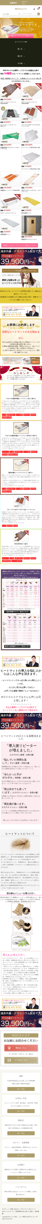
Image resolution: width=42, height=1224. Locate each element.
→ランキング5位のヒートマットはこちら (13, 555)
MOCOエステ (21, 9)
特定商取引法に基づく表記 (24, 1211)
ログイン (5, 1209)
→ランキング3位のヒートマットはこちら (13, 485)
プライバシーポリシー (27, 1209)
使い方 (20, 49)
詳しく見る (21, 1089)
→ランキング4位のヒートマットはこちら (13, 522)
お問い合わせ (14, 1209)
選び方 (20, 56)
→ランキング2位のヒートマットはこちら (13, 448)
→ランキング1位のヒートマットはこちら (13, 411)
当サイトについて (7, 1211)
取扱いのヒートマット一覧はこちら (19, 245)
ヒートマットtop (21, 42)
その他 (20, 63)
